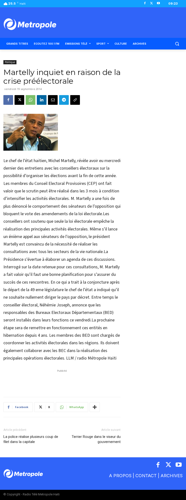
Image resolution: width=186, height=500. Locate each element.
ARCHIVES (172, 475)
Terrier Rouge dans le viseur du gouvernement (96, 439)
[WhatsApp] (30, 100)
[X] (151, 3)
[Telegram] (64, 100)
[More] (95, 407)
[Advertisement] (62, 380)
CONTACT (146, 475)
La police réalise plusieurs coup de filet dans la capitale (30, 439)
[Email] (53, 100)
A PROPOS (120, 475)
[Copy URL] (75, 100)
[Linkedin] (41, 100)
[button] (177, 43)
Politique (10, 62)
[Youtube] (158, 3)
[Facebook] (145, 3)
